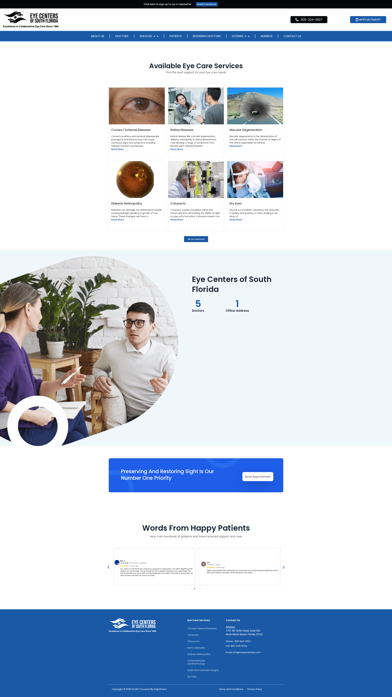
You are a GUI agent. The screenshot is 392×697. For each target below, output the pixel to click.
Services (146, 36)
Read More (117, 149)
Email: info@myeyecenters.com (243, 652)
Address (267, 36)
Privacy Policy (254, 689)
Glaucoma (193, 641)
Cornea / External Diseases (131, 130)
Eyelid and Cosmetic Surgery (203, 670)
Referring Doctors (207, 36)
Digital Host (160, 689)
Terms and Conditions (231, 689)
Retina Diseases (181, 130)
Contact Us (292, 36)
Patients (176, 36)
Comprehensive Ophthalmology (196, 662)
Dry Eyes (236, 203)
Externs (237, 36)
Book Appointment (258, 477)
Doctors (122, 36)
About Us (97, 36)
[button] (108, 567)
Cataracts (178, 203)
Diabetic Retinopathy (126, 203)
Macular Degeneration (246, 130)
